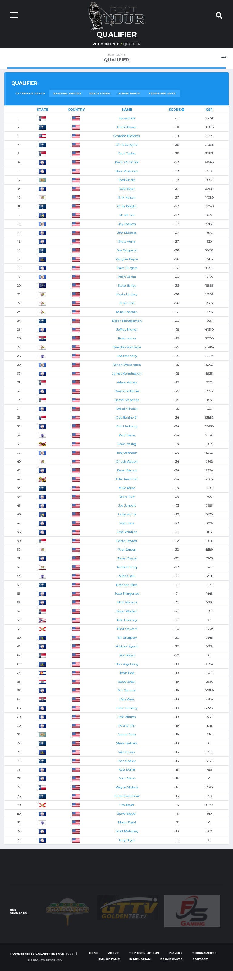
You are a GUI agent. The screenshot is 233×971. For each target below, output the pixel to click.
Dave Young (127, 444)
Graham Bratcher (126, 136)
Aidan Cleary (127, 558)
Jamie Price (127, 734)
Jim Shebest (126, 233)
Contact (200, 959)
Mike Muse (127, 488)
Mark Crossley (126, 708)
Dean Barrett (127, 470)
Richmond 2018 (106, 44)
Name (127, 110)
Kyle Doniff (127, 770)
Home (93, 953)
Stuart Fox (127, 215)
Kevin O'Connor (127, 162)
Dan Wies (127, 699)
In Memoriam (140, 959)
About (113, 953)
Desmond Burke (127, 391)
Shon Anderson (126, 171)
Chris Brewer (127, 127)
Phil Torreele (126, 690)
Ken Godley (127, 761)
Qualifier (116, 58)
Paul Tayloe (127, 153)
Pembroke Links (162, 93)
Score (175, 110)
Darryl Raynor (126, 541)
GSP (209, 110)
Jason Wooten (126, 611)
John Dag (127, 673)
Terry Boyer (127, 840)
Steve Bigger (127, 814)
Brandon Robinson (127, 347)
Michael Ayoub (127, 646)
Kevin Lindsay (126, 294)
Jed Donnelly (127, 356)
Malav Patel (127, 822)
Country (76, 110)
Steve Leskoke (126, 743)
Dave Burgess (127, 268)
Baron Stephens (127, 400)
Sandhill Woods (67, 93)
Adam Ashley (127, 382)
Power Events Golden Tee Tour (37, 953)
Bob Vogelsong (127, 664)
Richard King (127, 567)
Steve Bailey (127, 285)
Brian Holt (127, 303)
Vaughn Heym (127, 259)
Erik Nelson (127, 197)
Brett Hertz (126, 241)
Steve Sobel (127, 682)
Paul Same (127, 435)
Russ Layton (127, 338)
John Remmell (127, 479)
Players (175, 953)
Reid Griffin (126, 726)
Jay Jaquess (127, 224)
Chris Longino (126, 145)
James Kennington (126, 373)
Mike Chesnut (126, 312)
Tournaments (204, 953)
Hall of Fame (109, 959)
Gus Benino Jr (126, 417)
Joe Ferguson (127, 250)
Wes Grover (126, 752)
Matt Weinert (127, 602)
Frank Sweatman (127, 796)
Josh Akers (127, 778)
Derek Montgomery (127, 321)
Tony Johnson (127, 453)
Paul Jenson (127, 550)
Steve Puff (126, 497)
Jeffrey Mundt (126, 329)
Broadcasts (171, 959)
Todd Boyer (127, 189)
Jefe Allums (127, 717)
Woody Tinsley (126, 409)
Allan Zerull (127, 277)
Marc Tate (127, 523)
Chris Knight (127, 206)
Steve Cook (127, 118)
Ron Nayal (127, 655)
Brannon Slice (126, 585)
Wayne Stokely (127, 787)
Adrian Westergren (127, 365)
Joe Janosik (127, 506)
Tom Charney (127, 620)
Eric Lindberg (126, 426)
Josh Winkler (127, 532)
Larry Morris (127, 514)
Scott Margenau (127, 594)
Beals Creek (99, 93)
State (42, 110)
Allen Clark (127, 576)
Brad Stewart (127, 629)
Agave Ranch (129, 93)
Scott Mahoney (127, 831)
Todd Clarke (127, 180)
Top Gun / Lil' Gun (144, 953)
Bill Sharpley (127, 638)
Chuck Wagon (127, 461)
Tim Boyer (126, 805)
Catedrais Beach (30, 93)
